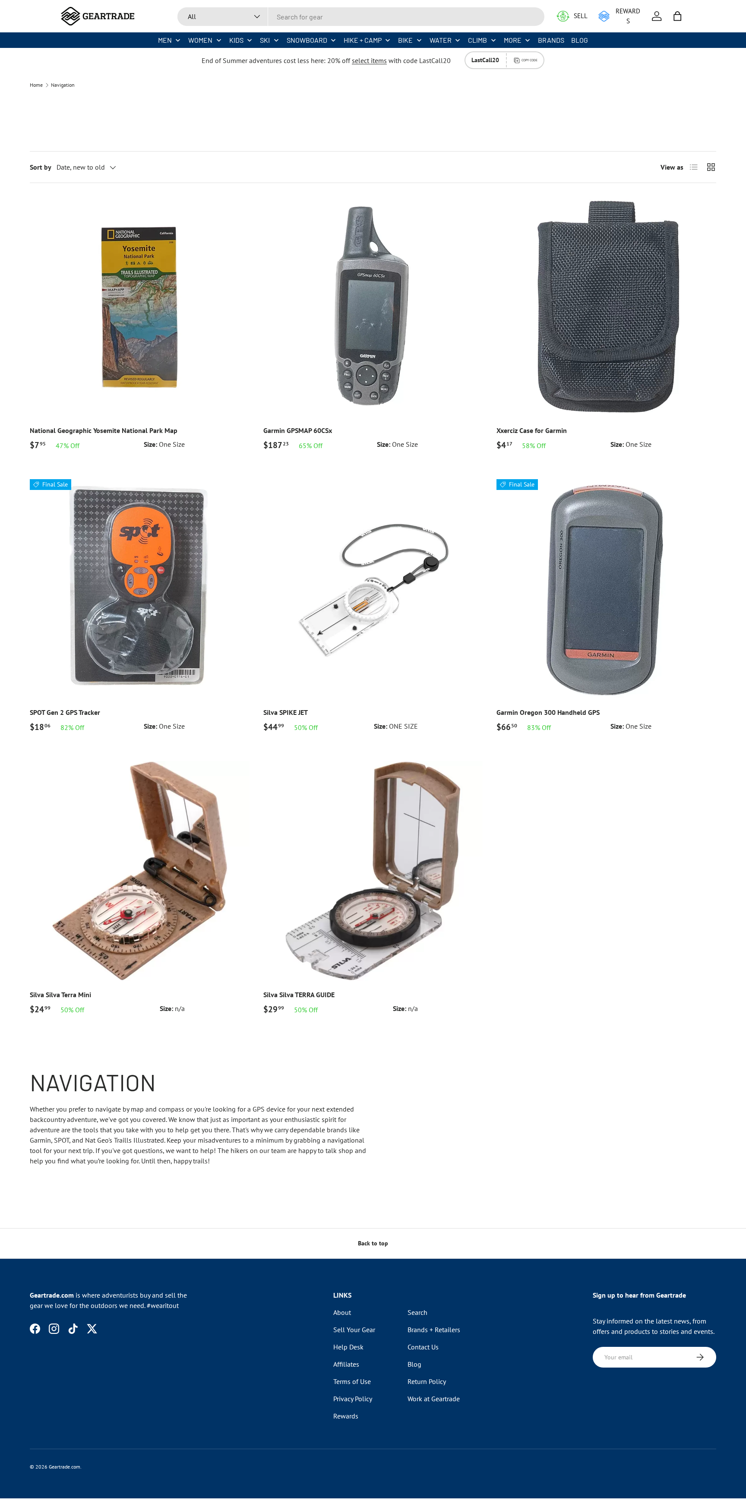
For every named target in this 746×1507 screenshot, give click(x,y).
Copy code (529, 60)
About (342, 1312)
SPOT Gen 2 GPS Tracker (65, 712)
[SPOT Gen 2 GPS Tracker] (140, 589)
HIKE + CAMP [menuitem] (363, 40)
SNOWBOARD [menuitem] (307, 40)
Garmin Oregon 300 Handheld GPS (548, 712)
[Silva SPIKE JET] (373, 589)
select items (369, 60)
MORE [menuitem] (513, 40)
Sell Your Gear (354, 1329)
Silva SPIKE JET (285, 712)
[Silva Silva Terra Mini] (140, 871)
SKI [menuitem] (265, 40)
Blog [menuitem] (579, 40)
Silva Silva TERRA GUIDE (299, 994)
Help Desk (348, 1347)
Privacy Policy (352, 1398)
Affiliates (346, 1364)
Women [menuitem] (200, 40)
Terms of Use (352, 1381)
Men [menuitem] (165, 40)
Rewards (345, 1416)
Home (36, 85)
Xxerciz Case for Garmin (531, 430)
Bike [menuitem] (405, 40)
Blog (414, 1364)
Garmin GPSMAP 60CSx (297, 430)
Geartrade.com (64, 1466)
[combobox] (360, 16)
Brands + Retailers (434, 1329)
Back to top (373, 1243)
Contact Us (423, 1347)
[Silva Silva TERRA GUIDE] (373, 871)
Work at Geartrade (434, 1398)
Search (417, 1312)
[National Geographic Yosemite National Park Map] (140, 307)
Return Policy (427, 1381)
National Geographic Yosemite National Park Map (103, 430)
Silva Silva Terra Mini (60, 994)
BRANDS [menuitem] (551, 40)
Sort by (40, 167)
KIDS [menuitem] (236, 40)
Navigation (63, 85)
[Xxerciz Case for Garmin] (606, 307)
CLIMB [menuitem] (477, 40)
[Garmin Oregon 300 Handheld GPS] (606, 589)
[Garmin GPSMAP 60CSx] (373, 307)
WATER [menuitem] (441, 40)
